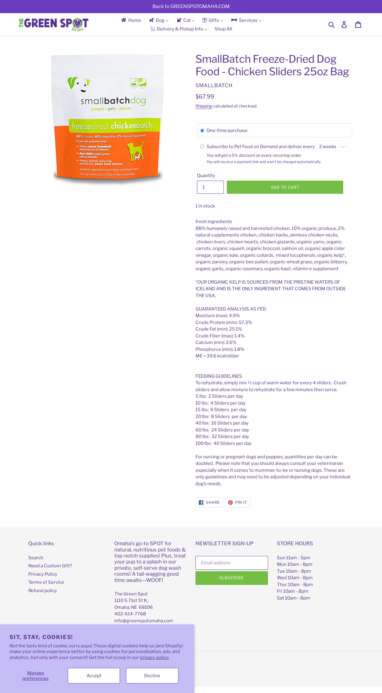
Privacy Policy (42, 574)
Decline (152, 675)
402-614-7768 (130, 614)
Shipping (203, 105)
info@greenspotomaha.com (143, 620)
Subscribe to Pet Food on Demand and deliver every (261, 146)
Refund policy (42, 590)
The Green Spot (131, 594)
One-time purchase (227, 130)
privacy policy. (154, 657)
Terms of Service (46, 582)
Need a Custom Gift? (50, 565)
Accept (94, 675)
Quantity (206, 175)
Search (35, 557)
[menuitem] (131, 20)
